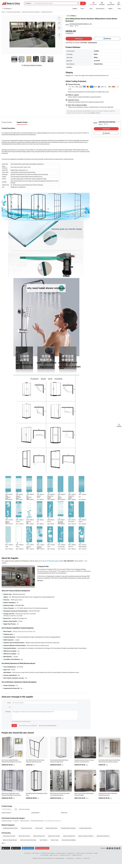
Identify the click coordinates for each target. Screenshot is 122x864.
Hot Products (27, 853)
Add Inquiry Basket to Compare (33, 65)
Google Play (16, 848)
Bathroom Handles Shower (10, 840)
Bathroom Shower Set (39, 836)
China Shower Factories (9, 836)
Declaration (78, 858)
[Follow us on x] (110, 848)
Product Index (89, 853)
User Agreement (70, 858)
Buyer (82, 8)
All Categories (7, 8)
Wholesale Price (70, 853)
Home (3, 12)
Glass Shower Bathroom (103, 836)
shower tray (64, 812)
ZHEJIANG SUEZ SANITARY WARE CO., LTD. (81, 24)
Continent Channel (80, 853)
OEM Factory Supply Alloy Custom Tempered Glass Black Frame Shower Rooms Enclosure (11, 795)
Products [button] (28, 3)
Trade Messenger (28, 848)
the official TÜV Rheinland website (49, 561)
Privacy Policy (86, 858)
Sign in (118, 4)
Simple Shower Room (46, 12)
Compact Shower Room (85, 828)
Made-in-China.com (54, 855)
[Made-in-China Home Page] (11, 3)
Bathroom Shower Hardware (85, 836)
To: (10, 707)
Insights (96, 853)
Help (91, 8)
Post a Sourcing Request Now (47, 725)
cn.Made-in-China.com (77, 855)
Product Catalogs (25, 809)
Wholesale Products (61, 853)
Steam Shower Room (26, 828)
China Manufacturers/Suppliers (48, 853)
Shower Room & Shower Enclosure (31, 12)
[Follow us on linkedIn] (119, 848)
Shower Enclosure (23, 631)
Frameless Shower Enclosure (68, 828)
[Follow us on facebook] (107, 848)
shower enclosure (6, 812)
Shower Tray (31, 631)
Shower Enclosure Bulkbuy (69, 840)
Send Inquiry (79, 38)
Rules (119, 8)
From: (9, 703)
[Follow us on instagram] (112, 848)
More (3, 843)
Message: (8, 711)
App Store (5, 848)
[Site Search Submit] (83, 3)
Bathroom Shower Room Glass (28, 840)
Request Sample (92, 42)
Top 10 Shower (43, 840)
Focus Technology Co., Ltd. (49, 858)
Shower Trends (54, 840)
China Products (35, 853)
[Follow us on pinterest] (117, 848)
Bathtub (15, 631)
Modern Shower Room (51, 828)
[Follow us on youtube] (115, 848)
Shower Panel (38, 828)
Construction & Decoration (13, 12)
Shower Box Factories (24, 836)
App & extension (100, 8)
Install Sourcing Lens (43, 848)
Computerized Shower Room (10, 828)
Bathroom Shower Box (69, 836)
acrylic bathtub (35, 812)
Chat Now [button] (108, 38)
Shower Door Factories (54, 836)
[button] (78, 3)
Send (14, 725)
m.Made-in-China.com (65, 855)
